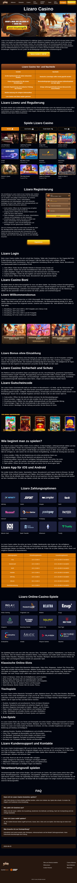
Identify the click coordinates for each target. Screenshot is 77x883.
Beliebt (9, 129)
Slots (65, 129)
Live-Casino (27, 129)
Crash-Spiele (46, 129)
